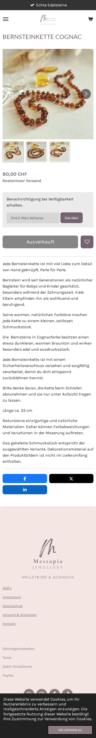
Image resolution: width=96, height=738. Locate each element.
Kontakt (9, 624)
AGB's (7, 588)
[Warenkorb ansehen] (90, 19)
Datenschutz (13, 606)
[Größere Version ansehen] (48, 560)
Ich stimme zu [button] (70, 730)
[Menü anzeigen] (5, 19)
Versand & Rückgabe (20, 615)
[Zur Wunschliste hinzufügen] (87, 242)
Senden (72, 217)
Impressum (12, 597)
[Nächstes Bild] (86, 94)
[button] (13, 151)
